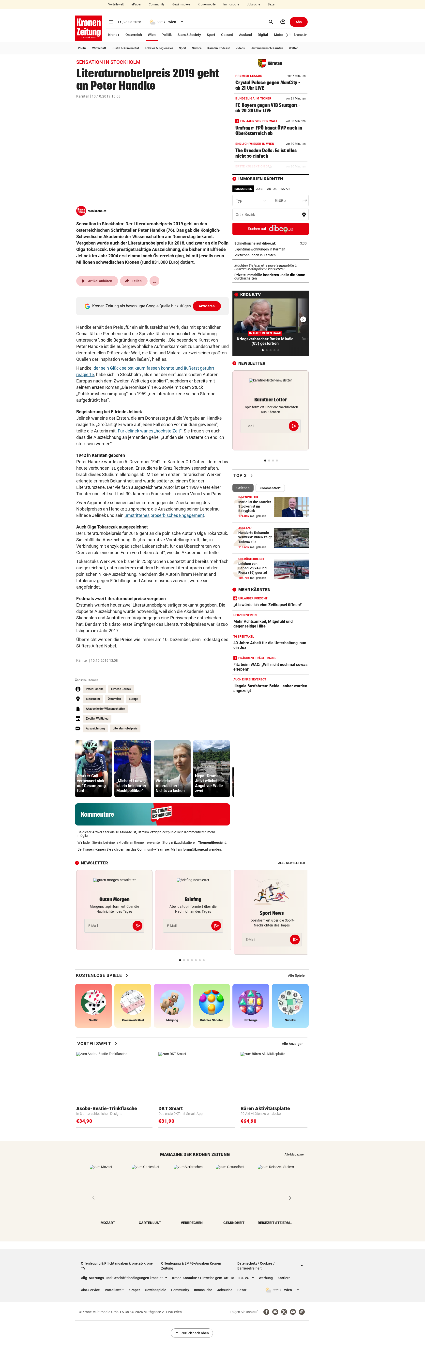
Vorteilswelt (116, 4)
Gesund (227, 35)
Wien (152, 35)
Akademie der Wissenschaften (105, 708)
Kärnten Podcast (218, 48)
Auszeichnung (95, 728)
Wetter (293, 48)
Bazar (271, 4)
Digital (263, 35)
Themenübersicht (212, 842)
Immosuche (231, 4)
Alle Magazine (294, 1154)
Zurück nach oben (192, 1333)
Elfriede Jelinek (121, 689)
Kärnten (83, 96)
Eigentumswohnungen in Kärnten (270, 249)
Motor (278, 35)
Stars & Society (189, 35)
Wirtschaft (99, 48)
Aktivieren (207, 306)
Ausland (245, 35)
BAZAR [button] (284, 189)
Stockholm (93, 699)
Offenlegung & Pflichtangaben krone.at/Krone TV (117, 1265)
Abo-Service (90, 1290)
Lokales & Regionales (159, 48)
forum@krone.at (195, 849)
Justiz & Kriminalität (125, 48)
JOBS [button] (259, 189)
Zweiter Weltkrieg (97, 718)
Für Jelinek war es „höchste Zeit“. (150, 430)
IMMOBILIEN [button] (243, 189)
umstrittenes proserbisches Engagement (164, 515)
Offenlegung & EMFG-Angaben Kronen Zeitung (191, 1265)
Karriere (284, 1278)
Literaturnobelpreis (125, 728)
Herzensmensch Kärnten (267, 48)
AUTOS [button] (271, 189)
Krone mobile (206, 4)
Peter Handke (94, 689)
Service (196, 48)
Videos (240, 48)
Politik (167, 35)
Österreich (133, 35)
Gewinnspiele (181, 4)
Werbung (266, 1278)
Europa (133, 699)
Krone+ (114, 35)
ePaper (136, 4)
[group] (93, 768)
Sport (211, 35)
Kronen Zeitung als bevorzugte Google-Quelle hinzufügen (153, 306)
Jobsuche (253, 4)
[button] (287, 35)
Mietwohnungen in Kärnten (270, 255)
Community (157, 4)
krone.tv (300, 35)
